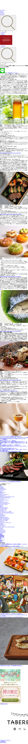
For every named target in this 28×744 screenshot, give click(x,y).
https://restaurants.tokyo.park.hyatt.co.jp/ (8, 390)
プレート (2, 521)
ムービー (2, 12)
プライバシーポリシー (5, 740)
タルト (1, 506)
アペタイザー (3, 489)
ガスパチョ (2, 492)
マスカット (2, 524)
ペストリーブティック (5, 522)
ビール (1, 513)
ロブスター (2, 532)
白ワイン (2, 539)
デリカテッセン (4, 508)
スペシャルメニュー (5, 503)
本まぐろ (2, 537)
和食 (1, 534)
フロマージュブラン (5, 518)
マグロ (1, 523)
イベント (2, 13)
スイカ (1, 501)
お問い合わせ (3, 742)
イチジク (2, 490)
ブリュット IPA (3, 520)
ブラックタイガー (4, 519)
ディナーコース (4, 507)
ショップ (2, 14)
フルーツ (2, 516)
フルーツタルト (4, 517)
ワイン (1, 533)
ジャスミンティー (4, 499)
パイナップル (3, 509)
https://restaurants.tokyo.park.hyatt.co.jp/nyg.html (10, 214)
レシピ (1, 11)
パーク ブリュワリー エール (7, 512)
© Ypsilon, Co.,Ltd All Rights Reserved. (8, 743)
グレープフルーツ (4, 494)
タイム (1, 505)
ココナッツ (2, 495)
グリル (1, 493)
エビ (1, 491)
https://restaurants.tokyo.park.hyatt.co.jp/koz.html (10, 380)
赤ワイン (2, 542)
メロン (1, 529)
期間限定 (2, 536)
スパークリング (4, 502)
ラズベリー (2, 530)
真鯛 (1, 540)
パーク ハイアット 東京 (5, 511)
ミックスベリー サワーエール (7, 526)
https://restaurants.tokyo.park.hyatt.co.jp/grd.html (10, 331)
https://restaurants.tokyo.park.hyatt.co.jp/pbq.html (10, 276)
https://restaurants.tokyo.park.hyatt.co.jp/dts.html (10, 152)
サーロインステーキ (5, 497)
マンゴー (2, 525)
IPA (1, 485)
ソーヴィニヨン (4, 504)
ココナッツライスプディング (7, 496)
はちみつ (2, 488)
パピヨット (2, 510)
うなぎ (1, 486)
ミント (1, 527)
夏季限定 (2, 535)
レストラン (2, 10)
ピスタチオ (2, 515)
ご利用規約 (2, 741)
